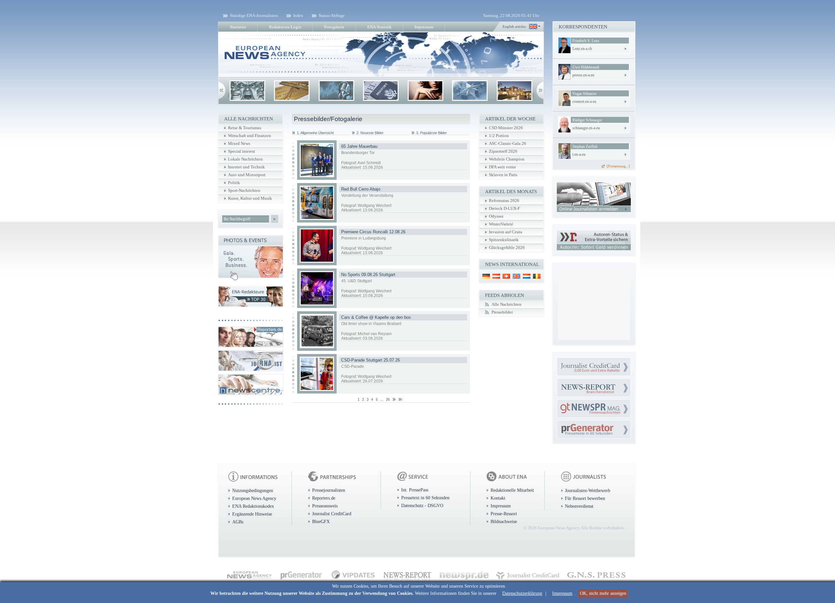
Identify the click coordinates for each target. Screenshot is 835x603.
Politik (234, 182)
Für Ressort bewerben (585, 498)
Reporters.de (323, 498)
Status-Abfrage (332, 15)
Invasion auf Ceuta (505, 232)
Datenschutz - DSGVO (422, 505)
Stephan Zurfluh (585, 146)
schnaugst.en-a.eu (586, 128)
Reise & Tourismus (244, 128)
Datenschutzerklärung (522, 593)
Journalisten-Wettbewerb (587, 490)
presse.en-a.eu (583, 75)
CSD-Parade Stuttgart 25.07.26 (370, 360)
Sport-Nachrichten (244, 190)
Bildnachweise (504, 521)
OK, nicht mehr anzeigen (603, 593)
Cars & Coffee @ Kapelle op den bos (376, 317)
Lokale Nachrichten (245, 159)
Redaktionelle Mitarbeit (512, 490)
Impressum (562, 593)
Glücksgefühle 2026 (507, 247)
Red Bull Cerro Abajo (360, 189)
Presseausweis (325, 505)
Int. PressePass (414, 489)
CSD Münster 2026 (506, 128)
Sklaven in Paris (503, 175)
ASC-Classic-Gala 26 (507, 143)
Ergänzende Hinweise (252, 514)
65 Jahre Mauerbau (359, 146)
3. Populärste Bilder (431, 133)
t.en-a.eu (578, 154)
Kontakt (498, 498)
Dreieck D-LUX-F (504, 208)
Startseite (238, 26)
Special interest (241, 151)
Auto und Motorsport (247, 175)
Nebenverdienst (579, 506)
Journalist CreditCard (331, 513)
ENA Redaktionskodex (253, 506)
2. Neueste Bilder (370, 133)
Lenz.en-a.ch (582, 48)
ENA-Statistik (379, 26)
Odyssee (496, 216)
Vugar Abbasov (584, 93)
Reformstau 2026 (504, 200)
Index (298, 15)
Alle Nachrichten (507, 304)
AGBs (237, 521)
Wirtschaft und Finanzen (249, 135)
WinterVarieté (501, 224)
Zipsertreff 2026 (503, 151)
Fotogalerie (334, 26)
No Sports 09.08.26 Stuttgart (368, 274)
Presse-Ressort (504, 513)
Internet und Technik (246, 167)
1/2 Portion (499, 135)
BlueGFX (321, 521)
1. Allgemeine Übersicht (315, 133)
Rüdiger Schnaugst (587, 120)
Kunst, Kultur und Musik (250, 198)
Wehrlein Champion (506, 159)
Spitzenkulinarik (504, 240)
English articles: (514, 26)
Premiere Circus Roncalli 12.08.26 (373, 231)
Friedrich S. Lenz (585, 41)
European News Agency (254, 498)
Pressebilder (502, 312)
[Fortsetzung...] (618, 166)
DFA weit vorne (502, 167)
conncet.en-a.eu (584, 101)
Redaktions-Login (285, 26)
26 (388, 399)
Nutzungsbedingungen (252, 490)
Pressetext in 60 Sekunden (425, 497)
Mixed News (239, 143)
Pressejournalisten (328, 490)
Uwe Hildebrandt (585, 67)
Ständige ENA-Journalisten (254, 15)
